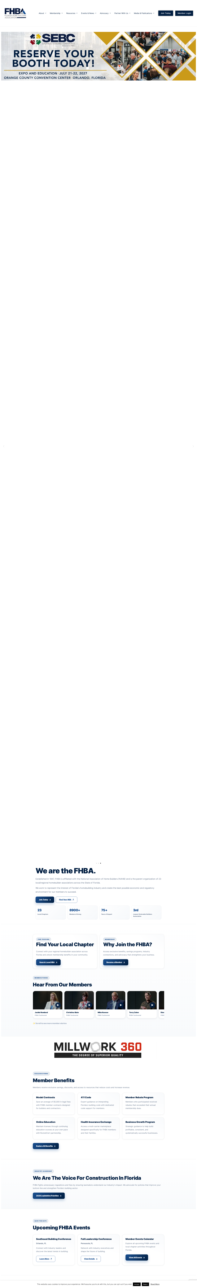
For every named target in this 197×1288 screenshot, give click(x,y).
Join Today (45, 900)
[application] (45, 13)
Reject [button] (145, 1284)
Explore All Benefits (46, 1146)
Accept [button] (136, 1284)
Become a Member (115, 962)
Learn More (45, 1259)
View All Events (137, 1257)
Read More (155, 1284)
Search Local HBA (48, 962)
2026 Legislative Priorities (48, 1196)
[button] (3, 446)
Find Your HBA (66, 900)
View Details (90, 1259)
